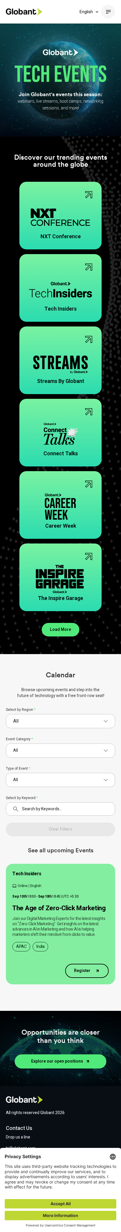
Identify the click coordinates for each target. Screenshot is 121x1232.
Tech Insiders (26, 873)
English (86, 12)
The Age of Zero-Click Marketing (59, 908)
